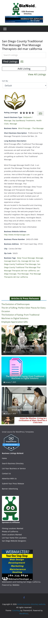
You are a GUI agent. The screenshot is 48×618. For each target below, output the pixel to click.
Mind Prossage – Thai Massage (31, 128)
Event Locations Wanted (12, 534)
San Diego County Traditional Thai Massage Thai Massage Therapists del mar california (22, 267)
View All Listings (37, 74)
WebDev (16, 585)
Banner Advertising (10, 489)
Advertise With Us (9, 478)
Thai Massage (23, 274)
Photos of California (10, 531)
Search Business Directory (13, 463)
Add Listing (24, 68)
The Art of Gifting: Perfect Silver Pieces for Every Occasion (25, 347)
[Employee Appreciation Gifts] (24, 402)
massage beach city (12, 261)
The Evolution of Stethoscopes (15, 304)
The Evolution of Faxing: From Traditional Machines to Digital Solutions (25, 377)
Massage (13, 123)
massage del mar (28, 261)
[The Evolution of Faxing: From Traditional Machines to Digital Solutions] (24, 371)
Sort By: (5, 81)
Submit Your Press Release (13, 483)
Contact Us (6, 473)
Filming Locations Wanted (12, 528)
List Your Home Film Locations (14, 538)
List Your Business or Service (14, 468)
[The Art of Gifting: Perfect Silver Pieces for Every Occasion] (24, 340)
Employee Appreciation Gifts (14, 322)
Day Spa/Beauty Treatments (23, 120)
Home (4, 458)
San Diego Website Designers (14, 541)
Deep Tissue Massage (26, 258)
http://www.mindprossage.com (17, 234)
